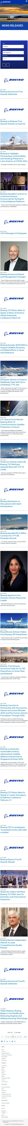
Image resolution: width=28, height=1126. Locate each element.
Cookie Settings (5, 1122)
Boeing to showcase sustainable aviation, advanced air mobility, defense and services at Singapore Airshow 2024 (11, 754)
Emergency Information (6, 1055)
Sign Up (3, 1108)
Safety (2, 1072)
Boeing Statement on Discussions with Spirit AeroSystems (10, 504)
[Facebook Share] (4, 1041)
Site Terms (4, 1120)
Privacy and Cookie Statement (12, 1120)
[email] (2, 1041)
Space (2, 1069)
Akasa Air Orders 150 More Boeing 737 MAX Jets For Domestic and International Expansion (13, 896)
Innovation (3, 1074)
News (2, 1049)
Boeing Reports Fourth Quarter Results (11, 860)
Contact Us (3, 1097)
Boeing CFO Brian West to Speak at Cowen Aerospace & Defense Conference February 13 (13, 796)
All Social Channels (5, 1103)
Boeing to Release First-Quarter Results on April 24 (12, 122)
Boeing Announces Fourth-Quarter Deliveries (12, 982)
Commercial (4, 1065)
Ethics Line (3, 1090)
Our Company (4, 1081)
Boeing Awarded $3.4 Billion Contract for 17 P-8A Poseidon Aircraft (13, 535)
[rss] (15, 1041)
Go (6, 65)
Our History (4, 1060)
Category (5, 49)
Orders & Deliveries (5, 1087)
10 (8, 1036)
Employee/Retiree (5, 1053)
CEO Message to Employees (13, 233)
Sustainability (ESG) (5, 1078)
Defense (3, 1067)
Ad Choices (21, 1120)
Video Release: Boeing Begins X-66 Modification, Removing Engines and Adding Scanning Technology (13, 1015)
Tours (2, 1088)
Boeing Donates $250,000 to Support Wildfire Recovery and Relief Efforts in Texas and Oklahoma (13, 349)
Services (3, 1071)
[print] (12, 1041)
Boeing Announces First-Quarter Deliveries (11, 92)
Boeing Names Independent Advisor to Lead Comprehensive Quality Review (13, 944)
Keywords (5, 55)
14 (18, 1036)
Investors (3, 1051)
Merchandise (4, 1056)
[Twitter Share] (10, 1041)
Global (2, 1076)
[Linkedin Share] (7, 1041)
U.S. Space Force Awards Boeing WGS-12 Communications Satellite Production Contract (12, 423)
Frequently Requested (6, 1096)
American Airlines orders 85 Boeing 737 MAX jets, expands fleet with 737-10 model (13, 466)
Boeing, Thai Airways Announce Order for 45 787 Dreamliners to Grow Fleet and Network (12, 670)
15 (20, 1036)
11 (10, 1036)
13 (15, 1036)
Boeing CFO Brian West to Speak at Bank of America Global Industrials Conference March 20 (12, 314)
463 (25, 1036)
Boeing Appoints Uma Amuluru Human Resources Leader (13, 598)
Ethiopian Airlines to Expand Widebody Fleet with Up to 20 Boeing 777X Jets (13, 382)
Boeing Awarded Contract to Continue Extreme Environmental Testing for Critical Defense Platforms (13, 198)
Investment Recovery (6, 1094)
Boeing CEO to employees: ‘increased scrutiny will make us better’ (13, 830)
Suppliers (3, 1058)
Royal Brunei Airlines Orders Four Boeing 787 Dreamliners (13, 633)
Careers (3, 1079)
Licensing (3, 1092)
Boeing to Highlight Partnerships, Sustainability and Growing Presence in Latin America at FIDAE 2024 (13, 157)
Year (4, 43)
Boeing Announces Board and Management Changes (13, 275)
